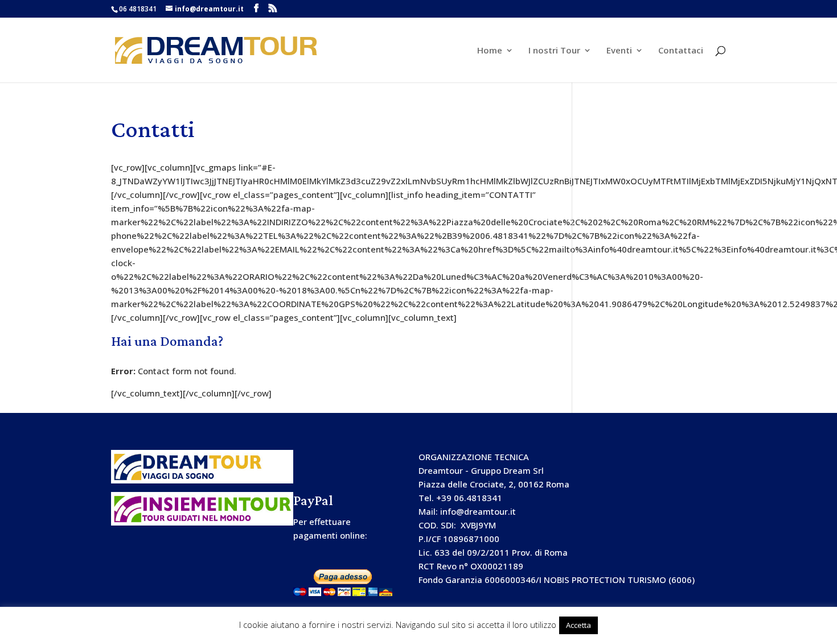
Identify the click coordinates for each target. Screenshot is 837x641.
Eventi (619, 51)
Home (489, 51)
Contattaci (680, 51)
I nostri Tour (554, 51)
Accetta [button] (578, 625)
